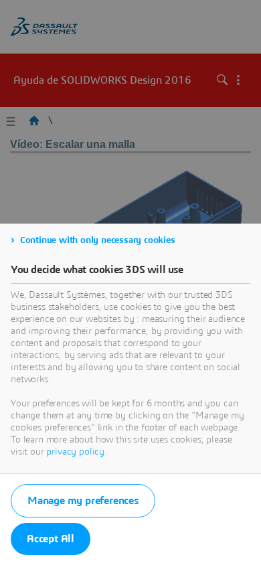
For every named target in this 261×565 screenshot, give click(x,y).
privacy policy (75, 452)
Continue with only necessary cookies (97, 240)
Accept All (50, 539)
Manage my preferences (83, 500)
